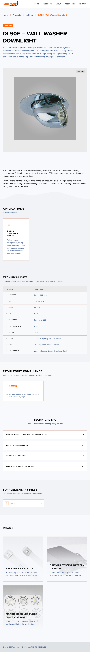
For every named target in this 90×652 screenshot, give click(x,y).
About (58, 4)
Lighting (29, 15)
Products (47, 4)
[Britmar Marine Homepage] (11, 4)
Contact (82, 4)
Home (36, 4)
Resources (70, 4)
